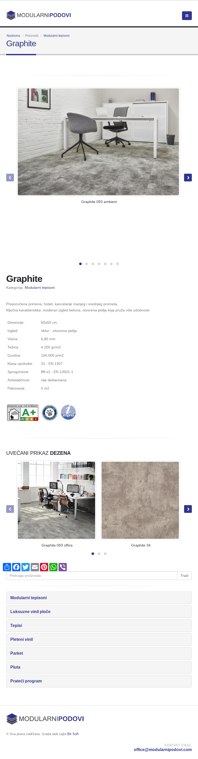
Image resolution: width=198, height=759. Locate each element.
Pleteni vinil (21, 639)
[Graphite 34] (140, 500)
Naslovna (13, 36)
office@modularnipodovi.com (163, 749)
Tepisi (16, 625)
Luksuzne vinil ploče (30, 611)
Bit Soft (73, 734)
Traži (184, 575)
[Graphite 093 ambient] (98, 142)
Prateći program (26, 681)
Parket (16, 653)
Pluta (15, 667)
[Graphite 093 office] (56, 500)
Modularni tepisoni (57, 36)
